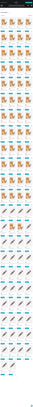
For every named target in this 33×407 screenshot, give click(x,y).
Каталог (4, 9)
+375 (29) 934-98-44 (4, 2)
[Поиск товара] (23, 6)
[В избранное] (7, 31)
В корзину (2, 46)
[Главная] (16, 2)
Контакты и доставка (29, 2)
